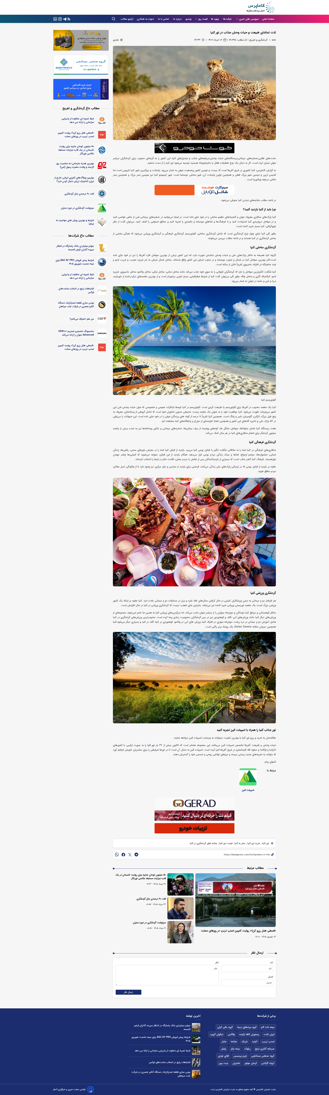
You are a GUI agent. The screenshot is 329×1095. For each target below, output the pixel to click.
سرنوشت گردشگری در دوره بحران (149, 922)
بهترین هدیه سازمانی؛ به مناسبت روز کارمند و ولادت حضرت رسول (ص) (75, 165)
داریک (244, 1042)
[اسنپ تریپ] (102, 134)
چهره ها (215, 19)
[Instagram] (60, 19)
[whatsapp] (117, 854)
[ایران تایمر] (102, 290)
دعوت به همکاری (146, 19)
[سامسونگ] (102, 333)
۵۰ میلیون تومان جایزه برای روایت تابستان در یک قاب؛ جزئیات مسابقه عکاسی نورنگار (140, 876)
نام (271, 962)
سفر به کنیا (239, 843)
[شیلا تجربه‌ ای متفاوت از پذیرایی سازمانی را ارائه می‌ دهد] (196, 1050)
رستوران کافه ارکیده (249, 1034)
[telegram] (136, 854)
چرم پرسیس (240, 1056)
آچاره (254, 1042)
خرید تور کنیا (253, 843)
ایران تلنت (269, 1034)
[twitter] (130, 854)
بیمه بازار (235, 1049)
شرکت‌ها (227, 19)
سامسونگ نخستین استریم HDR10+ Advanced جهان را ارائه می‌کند (76, 333)
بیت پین (223, 1063)
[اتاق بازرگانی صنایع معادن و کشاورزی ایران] (102, 194)
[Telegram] (65, 19)
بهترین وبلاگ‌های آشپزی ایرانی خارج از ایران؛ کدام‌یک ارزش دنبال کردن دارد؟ (74, 179)
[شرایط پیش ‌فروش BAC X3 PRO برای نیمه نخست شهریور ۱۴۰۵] (196, 1039)
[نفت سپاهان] (102, 304)
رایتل (223, 1049)
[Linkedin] (55, 19)
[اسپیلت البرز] (248, 776)
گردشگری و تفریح (258, 40)
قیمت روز (203, 19)
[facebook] (123, 854)
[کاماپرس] (260, 7)
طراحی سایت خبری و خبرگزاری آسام (69, 1089)
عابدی (116, 40)
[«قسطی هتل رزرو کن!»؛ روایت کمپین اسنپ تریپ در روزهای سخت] (235, 900)
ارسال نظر (128, 992)
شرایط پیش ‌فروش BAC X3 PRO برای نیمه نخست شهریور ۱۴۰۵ (75, 262)
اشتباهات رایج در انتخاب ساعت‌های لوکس (76, 290)
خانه (274, 40)
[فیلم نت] (102, 319)
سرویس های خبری (249, 19)
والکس (231, 1034)
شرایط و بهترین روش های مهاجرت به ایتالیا (75, 222)
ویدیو (188, 19)
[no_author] (102, 179)
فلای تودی (223, 1056)
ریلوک (247, 1049)
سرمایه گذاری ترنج (264, 1049)
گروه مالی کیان (225, 1027)
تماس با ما (164, 19)
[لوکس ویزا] (102, 222)
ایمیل (270, 977)
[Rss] (69, 19)
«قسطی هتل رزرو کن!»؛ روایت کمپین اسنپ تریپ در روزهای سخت (238, 931)
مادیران (236, 1063)
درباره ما (177, 19)
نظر (217, 962)
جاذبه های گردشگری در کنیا (203, 843)
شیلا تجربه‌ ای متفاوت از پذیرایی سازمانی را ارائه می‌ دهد (78, 120)
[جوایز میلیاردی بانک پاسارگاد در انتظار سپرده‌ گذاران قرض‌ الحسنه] (196, 1027)
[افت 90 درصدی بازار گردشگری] (180, 908)
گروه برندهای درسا (247, 1027)
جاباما (234, 1042)
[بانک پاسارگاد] (102, 248)
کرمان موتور (251, 1063)
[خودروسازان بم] (102, 262)
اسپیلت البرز (248, 790)
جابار (224, 1042)
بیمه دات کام (267, 1027)
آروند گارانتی (267, 1063)
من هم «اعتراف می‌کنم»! (82, 319)
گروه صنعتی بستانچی (262, 1056)
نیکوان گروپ (216, 1034)
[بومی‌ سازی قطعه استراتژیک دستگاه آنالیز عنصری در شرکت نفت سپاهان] (196, 1074)
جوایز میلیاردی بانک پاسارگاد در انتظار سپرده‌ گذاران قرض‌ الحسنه (75, 247)
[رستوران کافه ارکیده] (102, 165)
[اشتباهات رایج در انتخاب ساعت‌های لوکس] (196, 1062)
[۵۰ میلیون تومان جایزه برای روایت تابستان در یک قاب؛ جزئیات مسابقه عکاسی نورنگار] (180, 884)
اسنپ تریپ (268, 1042)
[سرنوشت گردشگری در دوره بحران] (180, 932)
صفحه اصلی (268, 19)
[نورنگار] (102, 150)
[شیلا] (102, 120)
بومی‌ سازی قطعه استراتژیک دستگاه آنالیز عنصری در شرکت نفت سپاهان (76, 304)
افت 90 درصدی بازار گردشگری (151, 899)
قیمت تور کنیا (225, 843)
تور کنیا (151, 745)
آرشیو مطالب (126, 19)
